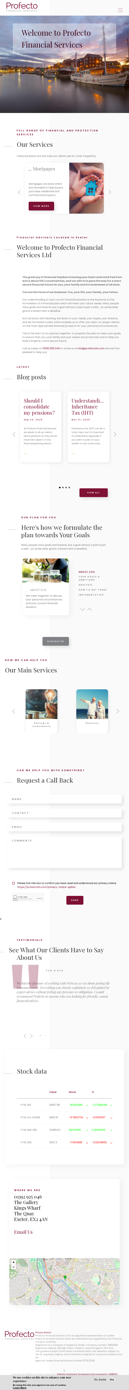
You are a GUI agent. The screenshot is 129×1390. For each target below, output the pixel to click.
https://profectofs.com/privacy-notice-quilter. (46, 887)
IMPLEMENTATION (91, 594)
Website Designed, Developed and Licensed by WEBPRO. (87, 1374)
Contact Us (55, 641)
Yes (111, 1379)
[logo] (22, 7)
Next (89, 609)
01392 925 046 (51, 348)
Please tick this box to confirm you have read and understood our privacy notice (66, 885)
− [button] (14, 1267)
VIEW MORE (41, 206)
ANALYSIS (86, 584)
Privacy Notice (43, 1332)
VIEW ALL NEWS (93, 494)
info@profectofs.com (91, 348)
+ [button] (14, 1262)
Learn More (19, 1388)
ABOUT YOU (87, 571)
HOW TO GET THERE (93, 589)
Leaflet (116, 1303)
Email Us (23, 1232)
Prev (82, 609)
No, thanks (100, 1379)
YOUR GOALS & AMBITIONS (89, 578)
